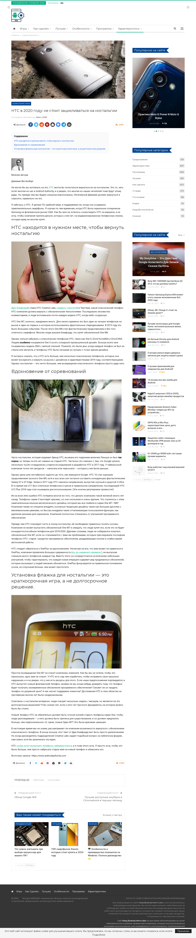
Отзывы (136, 191)
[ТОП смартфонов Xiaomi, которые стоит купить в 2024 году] (68, 834)
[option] (158, 93)
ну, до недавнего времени (86, 552)
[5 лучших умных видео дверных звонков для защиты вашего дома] (139, 356)
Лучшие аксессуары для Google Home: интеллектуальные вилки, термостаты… (164, 326)
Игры (23, 28)
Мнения (158, 63)
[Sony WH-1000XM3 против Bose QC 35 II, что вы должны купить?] (139, 284)
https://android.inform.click (151, 902)
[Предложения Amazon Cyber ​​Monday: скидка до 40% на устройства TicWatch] (139, 410)
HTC (51, 187)
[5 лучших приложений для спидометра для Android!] (139, 370)
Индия (135, 203)
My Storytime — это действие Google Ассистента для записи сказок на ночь (158, 262)
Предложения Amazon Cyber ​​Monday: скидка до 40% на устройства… (162, 410)
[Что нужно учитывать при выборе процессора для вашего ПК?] (32, 834)
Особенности (81, 28)
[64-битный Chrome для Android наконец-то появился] (139, 343)
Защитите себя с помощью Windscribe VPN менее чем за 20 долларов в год (164, 441)
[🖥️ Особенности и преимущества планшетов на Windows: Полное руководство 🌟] (105, 834)
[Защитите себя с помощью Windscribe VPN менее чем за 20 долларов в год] (139, 441)
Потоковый (138, 197)
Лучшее (60, 28)
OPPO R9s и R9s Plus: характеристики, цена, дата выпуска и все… (162, 425)
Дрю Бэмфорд (19, 308)
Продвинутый (23, 824)
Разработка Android (142, 209)
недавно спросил (66, 308)
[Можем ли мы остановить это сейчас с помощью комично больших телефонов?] (158, 93)
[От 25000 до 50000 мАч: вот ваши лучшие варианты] (139, 457)
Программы (104, 28)
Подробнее (98, 935)
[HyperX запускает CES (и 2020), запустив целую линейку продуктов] (139, 397)
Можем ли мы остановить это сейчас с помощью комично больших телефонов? (158, 114)
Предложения (139, 159)
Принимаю (183, 931)
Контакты (53, 3)
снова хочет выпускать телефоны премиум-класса (44, 745)
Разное (93, 824)
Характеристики (128, 28)
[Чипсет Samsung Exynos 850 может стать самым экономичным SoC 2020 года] (139, 298)
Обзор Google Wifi (25, 797)
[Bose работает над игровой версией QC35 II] (139, 471)
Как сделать (41, 28)
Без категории (158, 252)
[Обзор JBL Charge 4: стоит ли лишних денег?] (139, 313)
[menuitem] (61, 2)
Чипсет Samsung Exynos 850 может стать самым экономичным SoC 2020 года (165, 297)
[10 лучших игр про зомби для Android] (139, 383)
